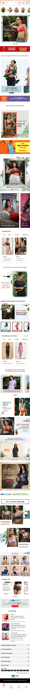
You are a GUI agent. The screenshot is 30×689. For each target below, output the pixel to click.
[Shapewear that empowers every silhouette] (15, 312)
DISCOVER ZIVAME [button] (6, 661)
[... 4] (16, 450)
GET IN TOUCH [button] (5, 665)
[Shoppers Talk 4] (12, 588)
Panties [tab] (17, 234)
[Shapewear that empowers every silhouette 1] (6, 327)
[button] (23, 3)
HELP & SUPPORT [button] (5, 657)
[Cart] (27, 3)
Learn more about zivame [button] (8, 645)
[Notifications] (19, 3)
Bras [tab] (10, 234)
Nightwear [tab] (25, 234)
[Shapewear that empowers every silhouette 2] (17, 327)
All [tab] (4, 234)
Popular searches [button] (6, 649)
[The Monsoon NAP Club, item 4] (16, 384)
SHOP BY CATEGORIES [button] (7, 653)
